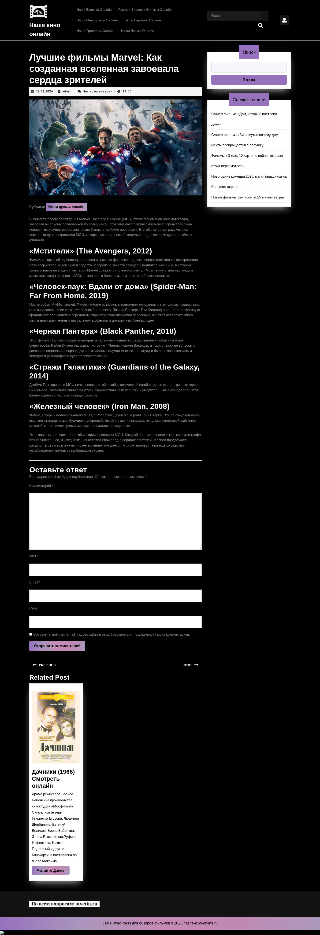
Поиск (249, 52)
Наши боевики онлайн (94, 9)
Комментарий (41, 486)
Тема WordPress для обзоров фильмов (137, 923)
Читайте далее (53, 871)
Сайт (33, 608)
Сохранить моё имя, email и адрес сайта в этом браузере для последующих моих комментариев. (111, 634)
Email (34, 582)
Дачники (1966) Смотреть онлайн (53, 778)
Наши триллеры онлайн (96, 31)
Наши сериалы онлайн (142, 20)
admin (67, 91)
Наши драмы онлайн (137, 31)
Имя (33, 556)
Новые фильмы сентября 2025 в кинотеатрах (248, 197)
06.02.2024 (44, 91)
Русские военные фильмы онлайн (145, 9)
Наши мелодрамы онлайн (97, 20)
